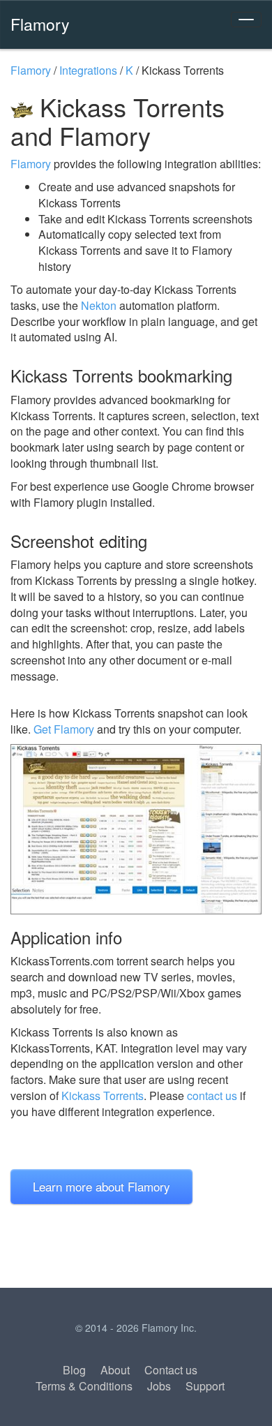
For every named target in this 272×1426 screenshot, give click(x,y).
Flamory (40, 24)
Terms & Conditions (84, 1386)
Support (205, 1386)
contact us (212, 1095)
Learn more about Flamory (101, 1186)
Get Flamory (63, 729)
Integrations (88, 70)
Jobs (159, 1386)
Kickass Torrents (102, 1095)
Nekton (98, 305)
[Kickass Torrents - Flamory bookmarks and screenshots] (136, 829)
